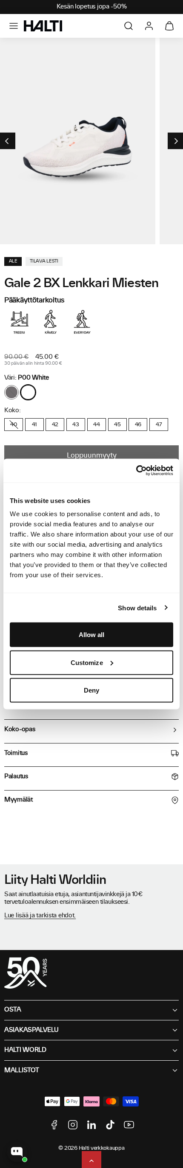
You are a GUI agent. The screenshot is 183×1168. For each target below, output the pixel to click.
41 (34, 424)
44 (96, 424)
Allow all (92, 634)
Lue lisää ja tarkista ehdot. (40, 916)
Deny (91, 690)
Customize (87, 662)
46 (138, 424)
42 (55, 424)
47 (159, 424)
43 (75, 424)
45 (117, 424)
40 (13, 424)
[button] (13, 26)
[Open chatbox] (17, 1152)
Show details (137, 607)
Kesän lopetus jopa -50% (92, 7)
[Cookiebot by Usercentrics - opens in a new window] (136, 470)
